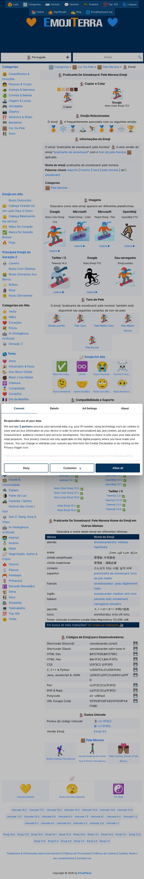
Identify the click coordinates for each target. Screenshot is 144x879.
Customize (70, 468)
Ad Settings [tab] (89, 408)
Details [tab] (54, 408)
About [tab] (125, 408)
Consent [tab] (19, 408)
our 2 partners (23, 426)
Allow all (118, 468)
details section (123, 455)
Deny (26, 468)
